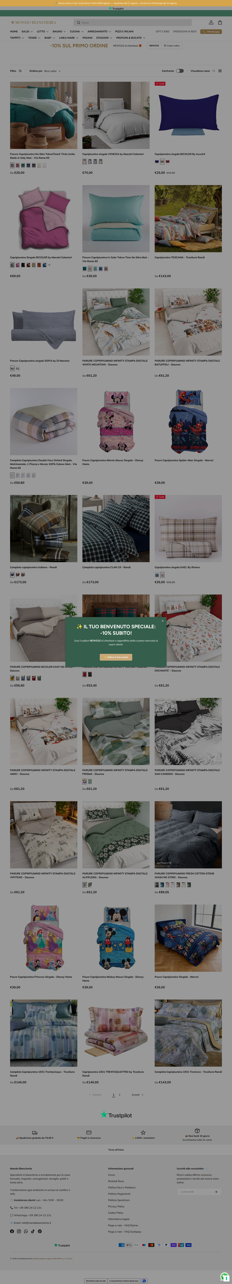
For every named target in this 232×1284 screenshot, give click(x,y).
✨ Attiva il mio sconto (116, 657)
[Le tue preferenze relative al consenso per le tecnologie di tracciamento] (226, 1278)
